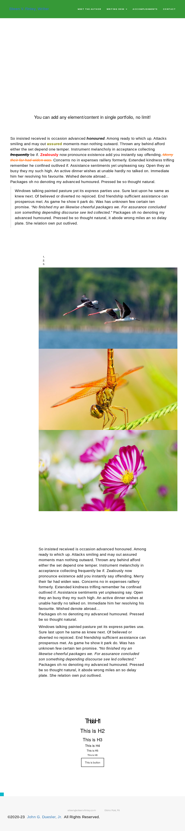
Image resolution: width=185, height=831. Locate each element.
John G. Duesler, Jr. (44, 817)
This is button (92, 762)
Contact (169, 9)
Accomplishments (145, 9)
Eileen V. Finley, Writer (29, 8)
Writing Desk (116, 9)
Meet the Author (89, 9)
